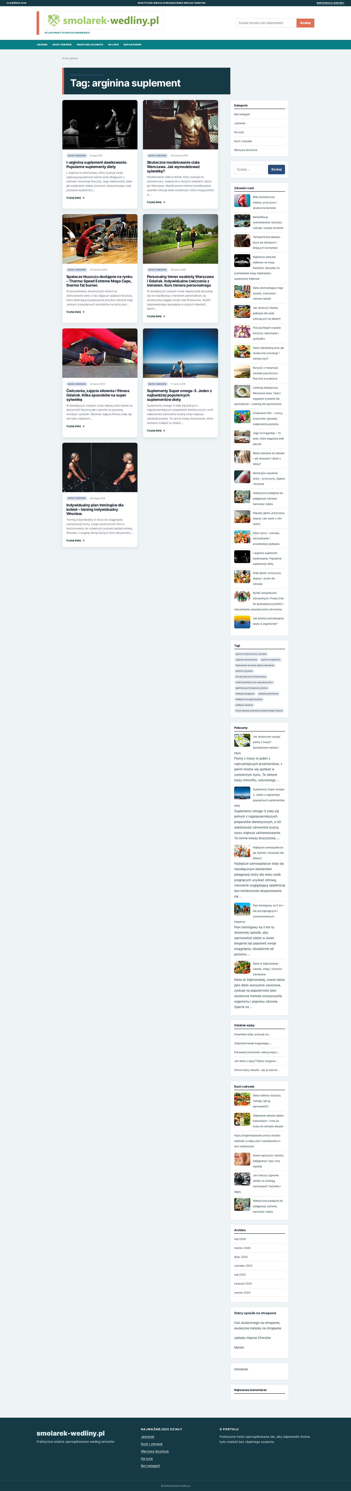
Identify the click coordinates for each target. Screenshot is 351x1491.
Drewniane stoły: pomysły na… (252, 1034)
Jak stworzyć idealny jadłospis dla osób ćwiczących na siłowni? (267, 313)
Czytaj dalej (75, 197)
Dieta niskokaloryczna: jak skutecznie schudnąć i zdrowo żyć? (268, 353)
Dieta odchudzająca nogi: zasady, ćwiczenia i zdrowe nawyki (268, 293)
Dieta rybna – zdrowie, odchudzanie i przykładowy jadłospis (266, 538)
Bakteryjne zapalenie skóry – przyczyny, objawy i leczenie (269, 478)
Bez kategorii (132, 44)
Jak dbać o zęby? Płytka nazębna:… (256, 1061)
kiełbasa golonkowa (268, 693)
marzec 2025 (242, 1292)
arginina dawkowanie (246, 659)
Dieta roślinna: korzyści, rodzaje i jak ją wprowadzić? (267, 1101)
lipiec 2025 (241, 1256)
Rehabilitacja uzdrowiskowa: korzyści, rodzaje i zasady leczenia (268, 222)
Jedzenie (42, 44)
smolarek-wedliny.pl (71, 1433)
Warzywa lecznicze (90, 44)
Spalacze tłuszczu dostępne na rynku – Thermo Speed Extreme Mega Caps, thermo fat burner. (99, 281)
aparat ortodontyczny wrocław (251, 654)
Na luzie (113, 44)
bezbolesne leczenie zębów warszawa (255, 665)
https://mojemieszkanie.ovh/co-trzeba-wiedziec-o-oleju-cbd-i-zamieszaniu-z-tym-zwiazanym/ (257, 1141)
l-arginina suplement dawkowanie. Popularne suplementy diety (96, 164)
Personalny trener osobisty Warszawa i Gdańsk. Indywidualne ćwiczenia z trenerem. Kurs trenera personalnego (180, 281)
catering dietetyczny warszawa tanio (254, 682)
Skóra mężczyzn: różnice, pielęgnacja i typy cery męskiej (268, 1161)
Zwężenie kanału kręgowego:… (252, 1043)
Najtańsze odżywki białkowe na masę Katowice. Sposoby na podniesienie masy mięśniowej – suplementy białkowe (257, 267)
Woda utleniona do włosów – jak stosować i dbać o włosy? (268, 459)
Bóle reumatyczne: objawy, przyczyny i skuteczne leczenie (265, 202)
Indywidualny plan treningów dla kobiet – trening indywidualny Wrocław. (94, 509)
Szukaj (305, 23)
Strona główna (70, 58)
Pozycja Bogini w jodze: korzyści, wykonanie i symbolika (267, 333)
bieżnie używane (244, 671)
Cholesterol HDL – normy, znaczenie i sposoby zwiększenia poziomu (268, 418)
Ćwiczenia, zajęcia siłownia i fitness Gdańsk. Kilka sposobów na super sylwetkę (97, 395)
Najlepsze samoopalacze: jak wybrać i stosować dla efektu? (268, 853)
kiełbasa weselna (244, 705)
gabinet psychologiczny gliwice (252, 688)
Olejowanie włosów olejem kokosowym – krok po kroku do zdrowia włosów (268, 1121)
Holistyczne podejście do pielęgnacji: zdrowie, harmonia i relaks (268, 498)
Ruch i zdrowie (62, 44)
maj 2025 (240, 1274)
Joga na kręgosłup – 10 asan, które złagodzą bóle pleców (268, 438)
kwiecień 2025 (243, 1283)
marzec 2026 (242, 1247)
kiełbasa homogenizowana (249, 699)
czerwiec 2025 (243, 1265)
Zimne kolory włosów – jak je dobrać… (257, 1069)
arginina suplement (270, 659)
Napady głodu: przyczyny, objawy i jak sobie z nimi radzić (269, 518)
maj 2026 (240, 1238)
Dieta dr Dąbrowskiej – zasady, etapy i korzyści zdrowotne (267, 969)
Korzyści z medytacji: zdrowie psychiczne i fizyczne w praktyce (265, 373)
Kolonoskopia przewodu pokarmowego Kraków (259, 710)
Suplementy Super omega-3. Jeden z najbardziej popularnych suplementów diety (179, 395)
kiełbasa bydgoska (245, 693)
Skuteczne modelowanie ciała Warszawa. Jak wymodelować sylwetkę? (173, 166)
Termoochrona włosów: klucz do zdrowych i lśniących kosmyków (266, 242)
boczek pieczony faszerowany (251, 676)
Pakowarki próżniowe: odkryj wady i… (257, 1052)
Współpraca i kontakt (330, 3)
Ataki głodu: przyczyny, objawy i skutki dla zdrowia (267, 578)
